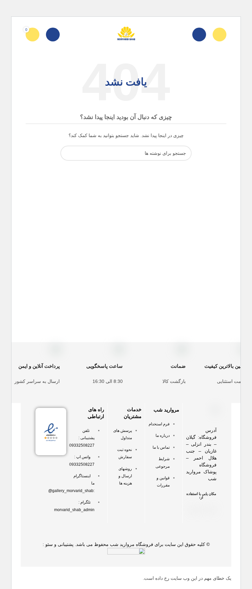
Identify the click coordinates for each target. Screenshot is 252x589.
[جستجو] (199, 34)
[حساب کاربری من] (53, 34)
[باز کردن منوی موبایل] (219, 34)
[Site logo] (126, 34)
